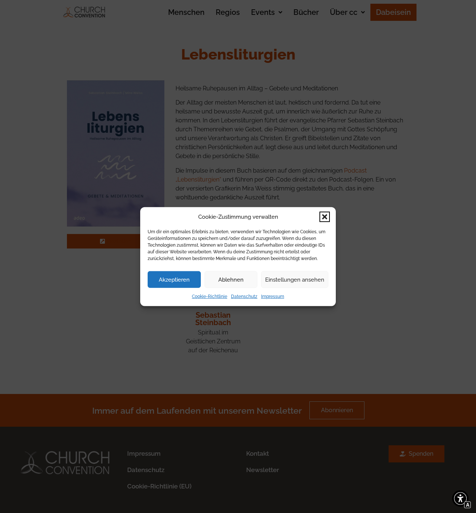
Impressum (272, 296)
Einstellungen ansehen (294, 279)
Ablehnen (231, 279)
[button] (324, 217)
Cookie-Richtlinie (209, 296)
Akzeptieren (174, 279)
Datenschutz (244, 296)
